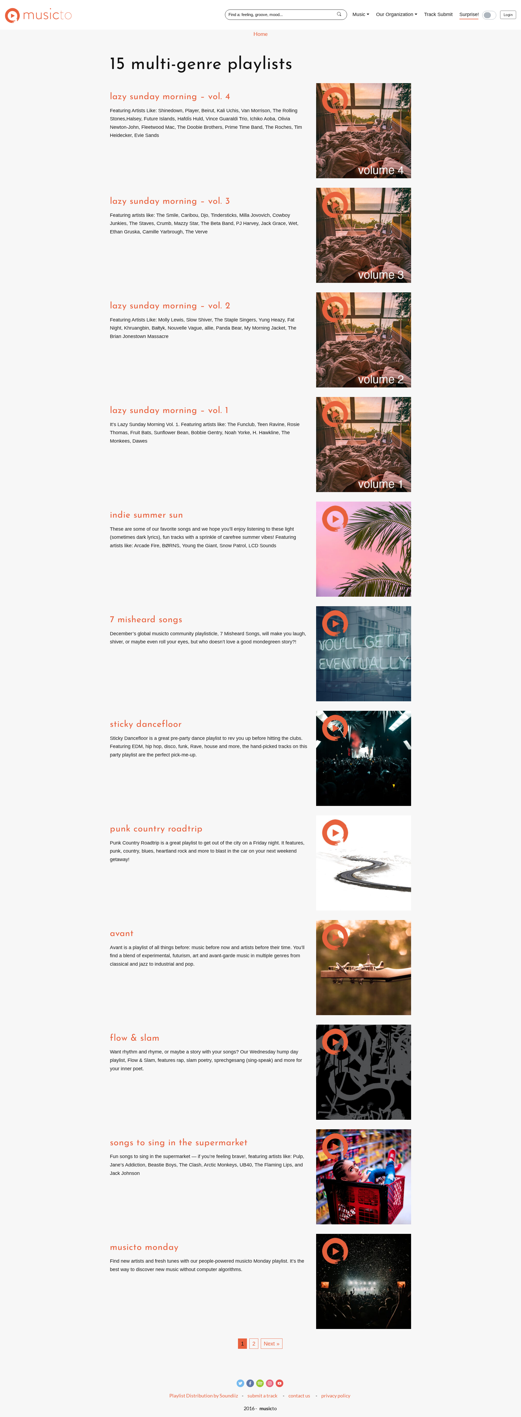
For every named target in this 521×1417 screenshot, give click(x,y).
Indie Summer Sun (146, 515)
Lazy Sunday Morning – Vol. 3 (170, 201)
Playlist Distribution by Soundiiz (203, 1396)
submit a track (262, 1396)
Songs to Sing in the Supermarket (179, 1142)
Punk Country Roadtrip (156, 829)
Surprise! (469, 14)
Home (260, 33)
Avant (122, 933)
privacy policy (335, 1396)
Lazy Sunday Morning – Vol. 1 (169, 410)
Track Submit (438, 14)
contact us (299, 1396)
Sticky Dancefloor (146, 724)
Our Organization (394, 14)
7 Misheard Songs (146, 619)
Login (508, 15)
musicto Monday (144, 1247)
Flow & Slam (135, 1038)
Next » (271, 1344)
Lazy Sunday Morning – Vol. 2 (170, 306)
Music (358, 14)
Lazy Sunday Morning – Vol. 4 (170, 96)
